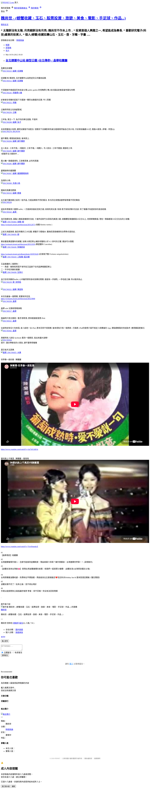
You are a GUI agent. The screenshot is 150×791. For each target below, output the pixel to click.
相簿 (7, 45)
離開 (13, 786)
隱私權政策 (88, 758)
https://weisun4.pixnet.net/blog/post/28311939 (18, 244)
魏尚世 (4, 610)
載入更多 (5, 641)
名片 (7, 51)
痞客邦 (16, 623)
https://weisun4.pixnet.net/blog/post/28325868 (18, 299)
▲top (3, 636)
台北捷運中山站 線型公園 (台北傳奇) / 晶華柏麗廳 (36, 60)
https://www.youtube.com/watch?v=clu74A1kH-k (19, 449)
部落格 (8, 48)
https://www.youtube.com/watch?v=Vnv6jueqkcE (19, 546)
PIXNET (57, 758)
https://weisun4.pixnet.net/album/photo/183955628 (19, 254)
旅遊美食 (19, 632)
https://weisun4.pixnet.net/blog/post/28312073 (18, 225)
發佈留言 (5, 655)
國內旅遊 (19, 630)
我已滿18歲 (6, 786)
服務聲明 (97, 758)
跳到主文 (4, 25)
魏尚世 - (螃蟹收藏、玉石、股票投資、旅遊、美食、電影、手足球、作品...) (63, 18)
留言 (21, 623)
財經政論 (20, 40)
